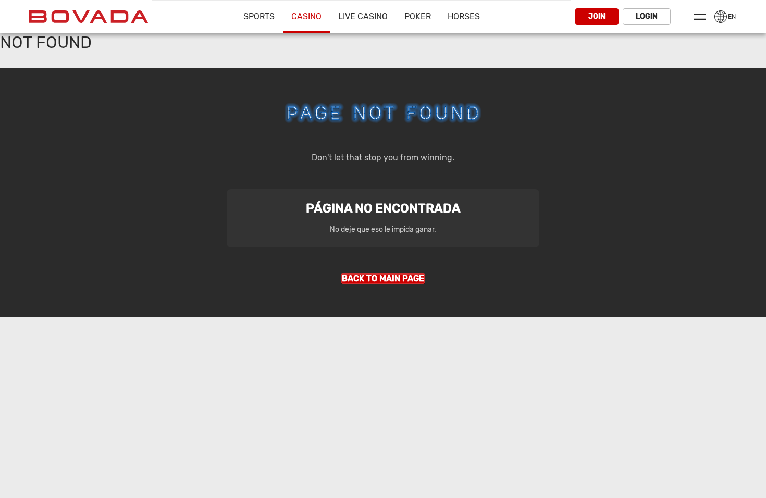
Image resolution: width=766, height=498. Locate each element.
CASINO (306, 16)
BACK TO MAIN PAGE (383, 278)
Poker (417, 16)
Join (597, 16)
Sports (259, 16)
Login (647, 16)
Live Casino (363, 16)
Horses (464, 16)
